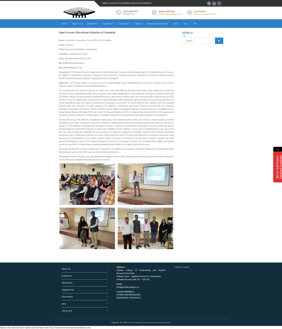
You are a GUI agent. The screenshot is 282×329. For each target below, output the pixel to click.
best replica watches (29, 327)
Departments (68, 289)
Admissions (67, 282)
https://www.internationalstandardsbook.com (70, 327)
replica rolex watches (9, 327)
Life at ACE (67, 310)
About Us (66, 268)
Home (64, 24)
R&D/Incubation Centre (157, 24)
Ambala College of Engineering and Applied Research (149, 322)
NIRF (195, 24)
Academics (67, 275)
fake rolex (43, 327)
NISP (185, 24)
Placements (123, 24)
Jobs (64, 303)
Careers (137, 24)
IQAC (176, 24)
